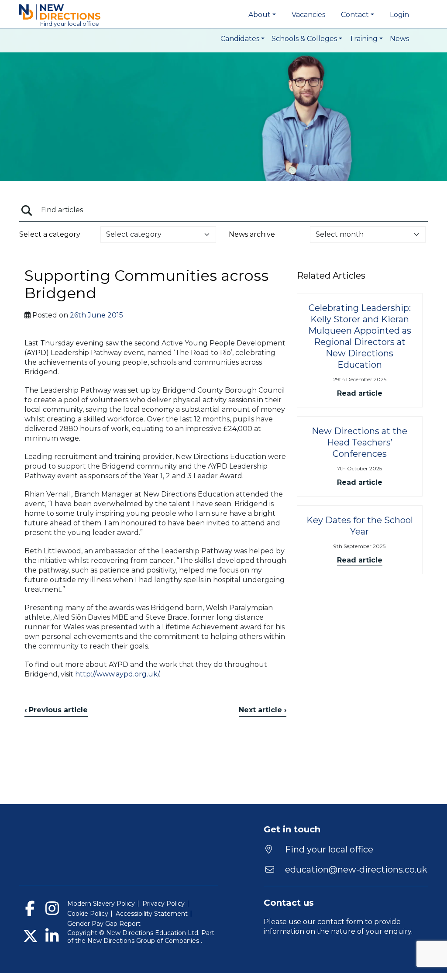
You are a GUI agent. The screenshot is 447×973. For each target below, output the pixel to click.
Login (399, 14)
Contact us (289, 902)
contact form (340, 922)
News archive (252, 234)
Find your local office (328, 849)
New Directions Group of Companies (144, 941)
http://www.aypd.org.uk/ (117, 674)
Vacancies (308, 14)
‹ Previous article (56, 710)
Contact (355, 14)
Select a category (49, 234)
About (259, 14)
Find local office (69, 23)
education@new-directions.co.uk (356, 869)
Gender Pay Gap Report (104, 924)
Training (363, 39)
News (399, 39)
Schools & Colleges (304, 39)
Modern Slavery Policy (101, 903)
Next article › (262, 710)
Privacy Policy (163, 903)
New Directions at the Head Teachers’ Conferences (359, 442)
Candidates (239, 39)
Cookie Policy (87, 914)
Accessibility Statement (152, 914)
